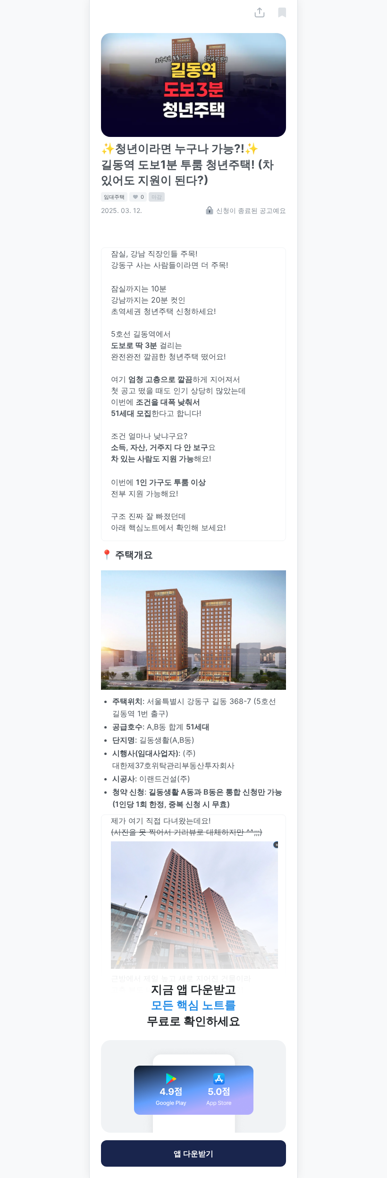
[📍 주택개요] (96, 555)
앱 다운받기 (193, 1153)
